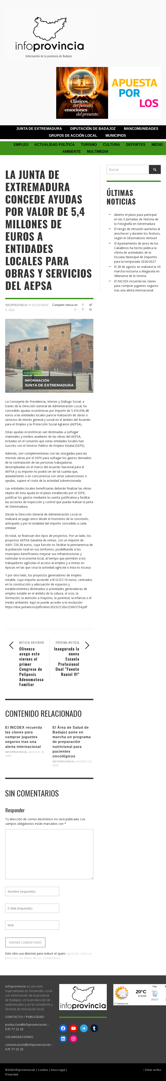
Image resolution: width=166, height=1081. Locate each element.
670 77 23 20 (14, 1029)
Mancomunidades (141, 128)
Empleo (21, 144)
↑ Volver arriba (152, 1069)
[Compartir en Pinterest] (83, 309)
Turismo (89, 144)
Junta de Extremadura (39, 128)
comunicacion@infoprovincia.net (28, 1045)
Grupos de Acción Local (73, 135)
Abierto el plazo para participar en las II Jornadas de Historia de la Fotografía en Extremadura (136, 219)
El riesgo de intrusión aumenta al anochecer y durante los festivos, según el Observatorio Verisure (137, 233)
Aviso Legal (58, 1069)
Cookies (43, 1069)
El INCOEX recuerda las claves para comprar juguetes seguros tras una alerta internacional (23, 737)
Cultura (111, 144)
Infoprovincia (16, 305)
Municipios (115, 135)
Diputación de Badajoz (93, 128)
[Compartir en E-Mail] (90, 309)
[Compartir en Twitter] (90, 304)
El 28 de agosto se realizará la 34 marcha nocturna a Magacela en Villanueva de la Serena (137, 271)
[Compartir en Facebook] (83, 304)
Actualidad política (54, 144)
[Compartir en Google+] (75, 309)
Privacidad (11, 1074)
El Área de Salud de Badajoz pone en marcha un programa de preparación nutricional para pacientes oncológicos (72, 742)
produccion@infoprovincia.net (26, 1024)
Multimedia (98, 151)
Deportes (135, 144)
